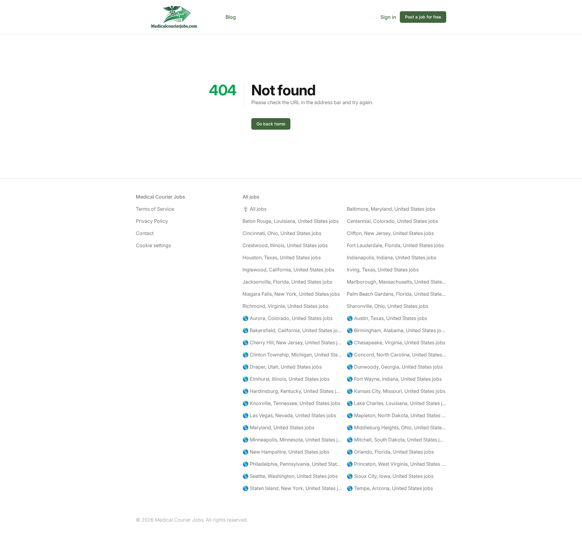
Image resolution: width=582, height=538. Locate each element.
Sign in (388, 17)
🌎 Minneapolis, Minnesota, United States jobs (292, 440)
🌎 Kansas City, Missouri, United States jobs (396, 391)
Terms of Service (155, 209)
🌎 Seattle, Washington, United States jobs (290, 476)
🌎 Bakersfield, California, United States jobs (292, 330)
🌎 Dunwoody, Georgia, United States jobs (395, 367)
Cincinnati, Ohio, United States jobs (281, 233)
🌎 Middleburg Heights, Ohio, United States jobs (396, 427)
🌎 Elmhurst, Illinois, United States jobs (285, 379)
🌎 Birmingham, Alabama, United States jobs (396, 330)
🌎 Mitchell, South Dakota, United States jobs (396, 440)
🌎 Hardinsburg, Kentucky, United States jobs (292, 391)
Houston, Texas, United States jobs (281, 257)
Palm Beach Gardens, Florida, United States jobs (396, 294)
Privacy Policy (152, 221)
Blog (231, 17)
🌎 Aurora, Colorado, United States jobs (287, 318)
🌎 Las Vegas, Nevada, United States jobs (289, 415)
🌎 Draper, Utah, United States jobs (282, 367)
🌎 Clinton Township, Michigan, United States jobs (292, 355)
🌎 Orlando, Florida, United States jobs (390, 452)
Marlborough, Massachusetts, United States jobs (396, 282)
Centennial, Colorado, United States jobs (392, 221)
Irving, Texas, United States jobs (383, 270)
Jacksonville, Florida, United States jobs (287, 282)
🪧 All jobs (254, 209)
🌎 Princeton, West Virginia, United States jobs (396, 464)
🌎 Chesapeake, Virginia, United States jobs (396, 342)
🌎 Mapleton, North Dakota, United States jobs (396, 415)
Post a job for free (423, 16)
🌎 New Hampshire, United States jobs (285, 452)
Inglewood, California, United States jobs (288, 270)
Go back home (270, 123)
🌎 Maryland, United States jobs (278, 427)
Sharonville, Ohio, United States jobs (387, 306)
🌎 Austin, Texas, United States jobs (387, 318)
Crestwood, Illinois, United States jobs (285, 245)
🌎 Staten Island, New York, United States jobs (292, 488)
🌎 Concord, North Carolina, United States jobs (396, 355)
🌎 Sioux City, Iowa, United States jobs (390, 476)
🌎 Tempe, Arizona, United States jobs (390, 488)
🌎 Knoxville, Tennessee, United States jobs (291, 403)
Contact (145, 233)
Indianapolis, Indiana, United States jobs (391, 257)
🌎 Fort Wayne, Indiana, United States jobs (394, 379)
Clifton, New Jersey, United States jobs (390, 233)
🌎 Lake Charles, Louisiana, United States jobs (396, 403)
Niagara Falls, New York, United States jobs (291, 294)
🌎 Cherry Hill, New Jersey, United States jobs (292, 342)
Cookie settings (153, 245)
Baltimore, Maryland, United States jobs (391, 209)
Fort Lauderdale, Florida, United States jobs (395, 245)
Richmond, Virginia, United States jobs (285, 306)
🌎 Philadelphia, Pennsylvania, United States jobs (292, 464)
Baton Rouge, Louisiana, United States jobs (290, 221)
